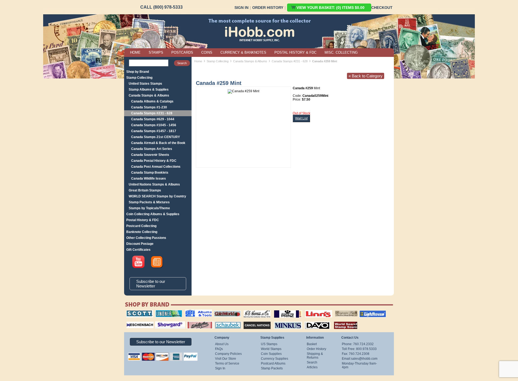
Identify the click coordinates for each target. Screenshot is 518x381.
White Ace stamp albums (194, 323)
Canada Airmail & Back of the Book (158, 143)
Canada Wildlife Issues (148, 178)
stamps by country (341, 321)
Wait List (301, 118)
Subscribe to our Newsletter (150, 283)
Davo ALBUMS (310, 321)
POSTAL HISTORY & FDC (295, 52)
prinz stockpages (282, 310)
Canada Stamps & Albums (149, 95)
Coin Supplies (271, 354)
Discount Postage (140, 244)
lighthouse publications (366, 312)
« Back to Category (366, 76)
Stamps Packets (252, 321)
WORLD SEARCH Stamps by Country (157, 196)
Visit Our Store (225, 359)
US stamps (336, 310)
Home (198, 61)
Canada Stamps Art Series (151, 149)
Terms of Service (227, 363)
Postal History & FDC (142, 220)
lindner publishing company (166, 312)
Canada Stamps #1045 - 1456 (153, 125)
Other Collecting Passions (146, 238)
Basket (312, 344)
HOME (135, 52)
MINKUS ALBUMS (283, 321)
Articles (312, 367)
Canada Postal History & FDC (153, 161)
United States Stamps (145, 83)
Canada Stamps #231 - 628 (151, 113)
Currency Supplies (274, 359)
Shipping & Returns (315, 355)
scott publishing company (135, 312)
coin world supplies (226, 310)
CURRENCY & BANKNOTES (243, 52)
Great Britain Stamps (145, 190)
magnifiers (131, 321)
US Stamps (269, 344)
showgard (160, 321)
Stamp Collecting (139, 78)
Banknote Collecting (141, 232)
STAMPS (156, 52)
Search (312, 362)
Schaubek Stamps (225, 321)
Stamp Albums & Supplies (149, 89)
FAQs (219, 349)
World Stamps (271, 349)
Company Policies (228, 354)
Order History (267, 7)
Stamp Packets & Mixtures (149, 202)
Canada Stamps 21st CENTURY (155, 137)
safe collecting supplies (192, 312)
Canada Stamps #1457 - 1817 (153, 131)
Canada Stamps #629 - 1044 (152, 119)
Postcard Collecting (141, 226)
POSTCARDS (182, 52)
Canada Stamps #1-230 (149, 107)
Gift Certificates (138, 250)
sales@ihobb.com (364, 359)
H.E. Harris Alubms (254, 310)
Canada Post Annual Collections (155, 167)
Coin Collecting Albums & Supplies (152, 214)
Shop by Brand (137, 72)
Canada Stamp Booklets (149, 172)
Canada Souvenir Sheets (150, 155)
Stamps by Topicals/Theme (149, 208)
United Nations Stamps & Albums (154, 184)
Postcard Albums (273, 363)
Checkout (382, 7)
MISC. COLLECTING (341, 52)
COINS (206, 52)
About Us (222, 344)
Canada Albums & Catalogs (152, 101)
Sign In (241, 7)
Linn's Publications (312, 310)
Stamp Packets (272, 368)
